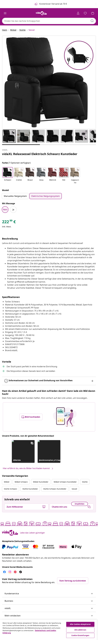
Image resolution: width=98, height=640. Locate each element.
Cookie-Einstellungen (80, 635)
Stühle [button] (85, 482)
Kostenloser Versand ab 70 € (53, 3)
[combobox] (49, 21)
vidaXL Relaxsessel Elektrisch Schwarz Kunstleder (39, 154)
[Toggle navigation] (5, 13)
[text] (9, 222)
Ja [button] (13, 209)
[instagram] (10, 572)
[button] (8, 175)
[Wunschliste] (85, 13)
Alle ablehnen (80, 630)
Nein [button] (5, 209)
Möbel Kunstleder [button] (40, 482)
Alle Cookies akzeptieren (80, 624)
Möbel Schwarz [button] (21, 482)
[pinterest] (15, 572)
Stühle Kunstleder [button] (30, 489)
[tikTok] (20, 572)
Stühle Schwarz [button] (10, 489)
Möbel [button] (6, 482)
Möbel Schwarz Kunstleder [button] (65, 482)
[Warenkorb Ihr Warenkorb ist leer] (92, 13)
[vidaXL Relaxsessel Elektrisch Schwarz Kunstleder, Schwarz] (49, 82)
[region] (48, 629)
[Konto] (78, 13)
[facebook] (4, 572)
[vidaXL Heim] (41, 13)
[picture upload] (65, 417)
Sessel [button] (74, 489)
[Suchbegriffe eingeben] (92, 21)
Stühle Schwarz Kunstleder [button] (54, 489)
